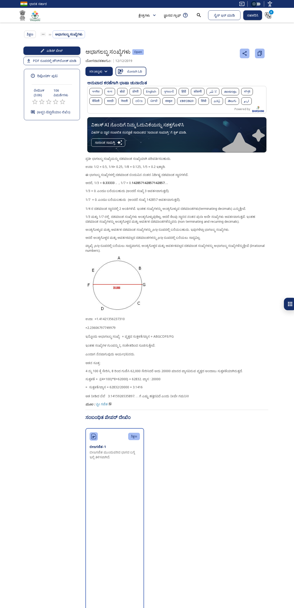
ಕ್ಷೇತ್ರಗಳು (144, 15)
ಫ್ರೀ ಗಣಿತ (102, 404)
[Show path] (43, 34)
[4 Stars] (55, 101)
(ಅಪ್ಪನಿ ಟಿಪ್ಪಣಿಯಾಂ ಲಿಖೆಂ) (53, 112)
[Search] (199, 15)
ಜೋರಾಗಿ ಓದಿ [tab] (134, 71)
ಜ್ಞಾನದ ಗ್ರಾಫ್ (172, 15)
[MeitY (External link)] (22, 16)
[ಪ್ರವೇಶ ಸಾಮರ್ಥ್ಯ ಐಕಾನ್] (270, 4)
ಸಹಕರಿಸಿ (252, 15)
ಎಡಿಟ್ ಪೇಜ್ (55, 50)
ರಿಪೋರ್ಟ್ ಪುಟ (47, 75)
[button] (95, 91)
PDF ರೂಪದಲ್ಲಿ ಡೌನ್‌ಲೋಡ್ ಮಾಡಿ (54, 60)
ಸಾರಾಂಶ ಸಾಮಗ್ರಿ (105, 142)
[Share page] (244, 53)
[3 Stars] (48, 101)
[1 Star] (34, 101)
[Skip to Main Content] (242, 4)
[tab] (99, 71)
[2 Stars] (41, 101)
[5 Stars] (62, 101)
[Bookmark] (259, 53)
